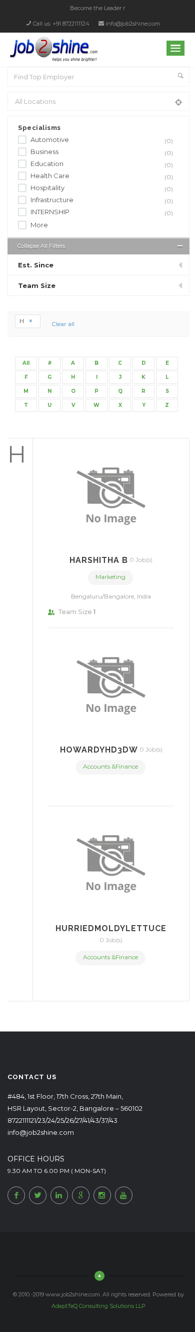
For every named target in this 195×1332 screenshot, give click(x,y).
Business (101, 152)
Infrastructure (101, 200)
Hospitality (101, 188)
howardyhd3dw (99, 750)
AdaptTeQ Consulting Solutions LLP (99, 1305)
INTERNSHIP (101, 212)
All (26, 363)
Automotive (101, 140)
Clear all (63, 324)
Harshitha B (99, 560)
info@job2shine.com (133, 23)
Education (101, 164)
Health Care (101, 176)
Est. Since (36, 265)
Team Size (37, 285)
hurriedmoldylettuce (111, 928)
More (39, 225)
